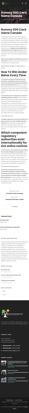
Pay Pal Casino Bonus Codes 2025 (11, 275)
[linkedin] (4, 327)
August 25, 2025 (7, 19)
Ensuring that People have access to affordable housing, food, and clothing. (17, 363)
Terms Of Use (18, 400)
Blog (4, 291)
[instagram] (9, 327)
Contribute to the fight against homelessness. (16, 378)
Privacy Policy (9, 400)
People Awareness (13, 370)
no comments (22, 19)
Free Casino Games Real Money (10, 166)
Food (4, 294)
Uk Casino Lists (5, 270)
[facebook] (1, 327)
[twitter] (7, 327)
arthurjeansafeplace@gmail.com (11, 350)
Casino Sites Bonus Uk (7, 116)
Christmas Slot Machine (8, 280)
